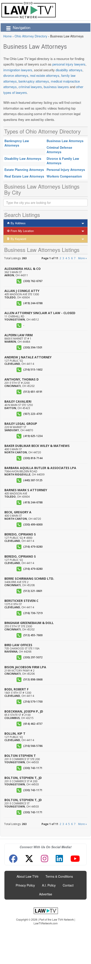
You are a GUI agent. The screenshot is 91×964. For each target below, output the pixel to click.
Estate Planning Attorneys (24, 169)
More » (82, 258)
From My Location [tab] (22, 231)
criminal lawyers (30, 86)
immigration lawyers (17, 70)
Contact (68, 885)
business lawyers (56, 86)
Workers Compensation (64, 176)
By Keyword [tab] (18, 239)
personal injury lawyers (68, 64)
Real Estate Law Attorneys (24, 176)
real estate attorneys (44, 75)
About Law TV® (27, 876)
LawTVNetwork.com (46, 923)
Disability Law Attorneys (22, 158)
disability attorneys (69, 70)
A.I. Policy (49, 885)
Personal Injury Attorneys (66, 169)
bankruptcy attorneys (34, 81)
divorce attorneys (15, 75)
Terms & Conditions (59, 876)
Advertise (45, 894)
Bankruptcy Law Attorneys (16, 143)
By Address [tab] (18, 223)
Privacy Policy (25, 885)
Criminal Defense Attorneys (59, 149)
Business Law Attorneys (65, 141)
